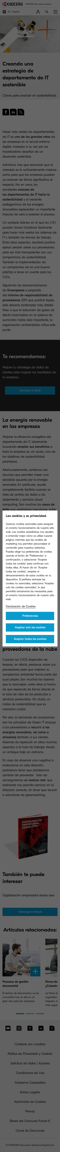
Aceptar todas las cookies (30, 639)
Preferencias (30, 616)
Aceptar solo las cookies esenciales (30, 629)
